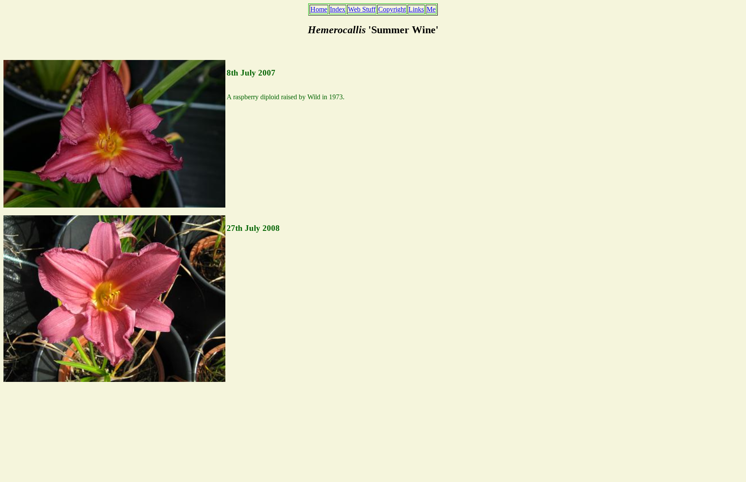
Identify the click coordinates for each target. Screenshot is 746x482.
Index (337, 9)
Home (318, 9)
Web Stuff (362, 9)
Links (416, 9)
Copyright (392, 9)
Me (431, 9)
